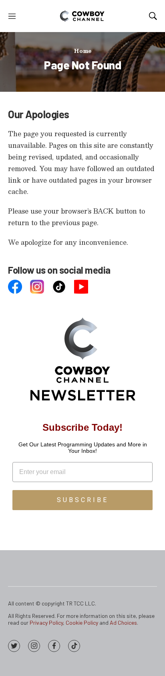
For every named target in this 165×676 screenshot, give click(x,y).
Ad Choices (123, 622)
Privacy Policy (46, 622)
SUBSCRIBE (83, 500)
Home (82, 50)
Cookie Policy (82, 622)
